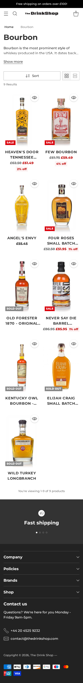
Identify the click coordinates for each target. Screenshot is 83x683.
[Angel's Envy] (22, 205)
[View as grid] (66, 76)
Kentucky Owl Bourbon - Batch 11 (21, 403)
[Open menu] (5, 13)
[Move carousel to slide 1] (36, 532)
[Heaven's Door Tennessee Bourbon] (22, 119)
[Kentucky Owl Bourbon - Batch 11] (22, 365)
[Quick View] (35, 98)
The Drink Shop (41, 655)
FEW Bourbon (61, 152)
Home (9, 27)
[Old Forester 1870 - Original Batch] (22, 285)
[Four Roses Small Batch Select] (61, 205)
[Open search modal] (14, 13)
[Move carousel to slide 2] (40, 532)
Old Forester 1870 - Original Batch (22, 323)
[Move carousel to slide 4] (46, 532)
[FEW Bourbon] (61, 119)
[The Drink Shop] (41, 13)
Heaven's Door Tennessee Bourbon (22, 157)
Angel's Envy (22, 238)
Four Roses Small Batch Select (61, 243)
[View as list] (75, 76)
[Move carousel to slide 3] (43, 532)
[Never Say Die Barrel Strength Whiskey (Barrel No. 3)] (61, 285)
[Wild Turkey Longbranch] (22, 440)
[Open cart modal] (75, 13)
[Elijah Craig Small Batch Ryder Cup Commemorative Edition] (61, 365)
